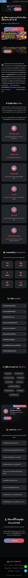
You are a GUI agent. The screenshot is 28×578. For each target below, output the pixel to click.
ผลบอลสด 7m (13, 89)
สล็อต (9, 85)
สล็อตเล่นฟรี (21, 378)
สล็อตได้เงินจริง (10, 382)
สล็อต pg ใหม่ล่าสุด (9, 390)
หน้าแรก (5, 565)
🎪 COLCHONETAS (14, 6)
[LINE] (25, 566)
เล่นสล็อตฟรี (20, 390)
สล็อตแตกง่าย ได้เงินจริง (14, 386)
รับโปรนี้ (8, 418)
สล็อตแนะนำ (20, 382)
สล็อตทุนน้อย (8, 373)
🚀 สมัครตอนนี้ (14, 29)
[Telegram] (25, 571)
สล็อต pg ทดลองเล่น (9, 378)
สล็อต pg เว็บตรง (19, 373)
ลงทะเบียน (18, 9)
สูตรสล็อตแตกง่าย (14, 395)
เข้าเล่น (9, 9)
